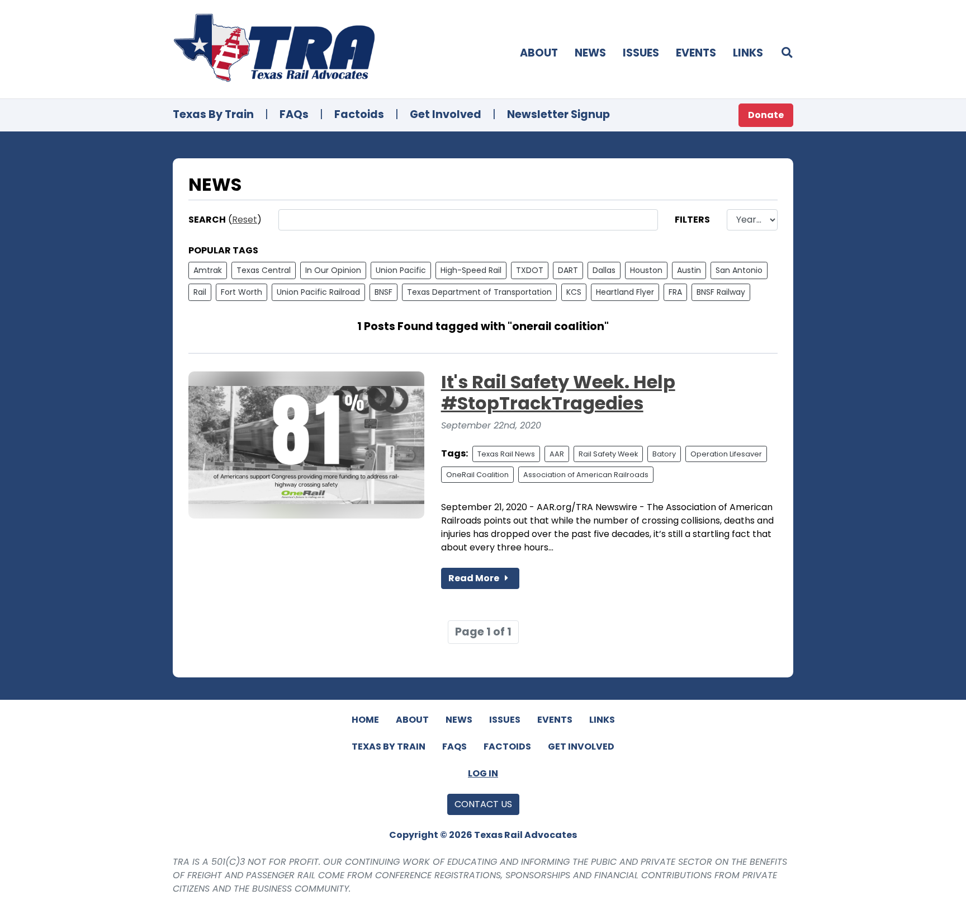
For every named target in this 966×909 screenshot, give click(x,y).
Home (365, 719)
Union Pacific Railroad (318, 292)
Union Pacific (401, 270)
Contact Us (483, 804)
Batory (664, 454)
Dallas (604, 270)
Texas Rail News (506, 454)
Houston (646, 270)
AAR (557, 454)
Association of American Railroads (585, 474)
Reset (244, 219)
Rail (199, 292)
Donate (766, 115)
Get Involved (445, 114)
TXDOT (529, 270)
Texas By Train (213, 114)
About (539, 52)
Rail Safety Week (608, 454)
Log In (483, 773)
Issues (641, 52)
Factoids (359, 114)
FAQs (294, 114)
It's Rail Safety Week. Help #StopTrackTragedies (558, 392)
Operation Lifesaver (726, 454)
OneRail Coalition (477, 474)
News (590, 52)
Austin (689, 270)
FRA (675, 292)
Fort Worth (241, 292)
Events (696, 52)
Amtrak (207, 270)
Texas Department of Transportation (479, 292)
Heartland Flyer (625, 292)
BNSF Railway (721, 292)
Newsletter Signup (558, 114)
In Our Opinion (333, 270)
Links (748, 52)
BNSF (383, 292)
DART (568, 270)
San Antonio (739, 270)
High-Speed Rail (471, 270)
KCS (573, 292)
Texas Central (263, 270)
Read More (474, 578)
